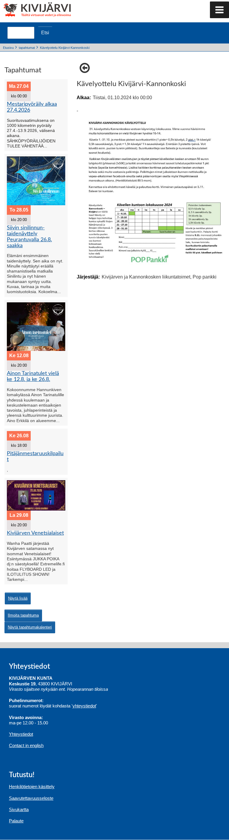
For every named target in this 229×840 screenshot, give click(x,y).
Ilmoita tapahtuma (23, 615)
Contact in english (26, 745)
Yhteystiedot (21, 734)
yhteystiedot (84, 705)
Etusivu (8, 47)
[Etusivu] (26, 9)
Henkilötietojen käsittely (32, 786)
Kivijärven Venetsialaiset (35, 533)
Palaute (16, 820)
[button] (219, 9)
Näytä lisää (17, 598)
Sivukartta (19, 809)
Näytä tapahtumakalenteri (30, 627)
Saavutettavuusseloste (31, 798)
